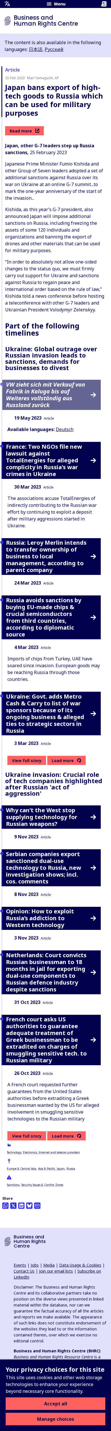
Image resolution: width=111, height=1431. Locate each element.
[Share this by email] (37, 1206)
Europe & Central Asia (21, 1169)
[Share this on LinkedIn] (21, 1206)
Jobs (35, 1265)
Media (49, 1265)
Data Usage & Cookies (80, 1265)
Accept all (55, 1404)
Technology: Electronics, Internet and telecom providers (43, 1152)
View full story (27, 760)
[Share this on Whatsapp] (5, 1206)
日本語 (35, 49)
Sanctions (13, 1185)
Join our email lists (56, 1271)
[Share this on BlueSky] (29, 1206)
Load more (63, 760)
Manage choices (55, 1419)
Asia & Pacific (46, 1169)
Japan (61, 1169)
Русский (54, 49)
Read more (21, 131)
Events (20, 1265)
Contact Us (24, 1271)
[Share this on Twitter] (13, 1206)
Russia (71, 1169)
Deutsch (64, 429)
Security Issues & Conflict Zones (42, 1185)
